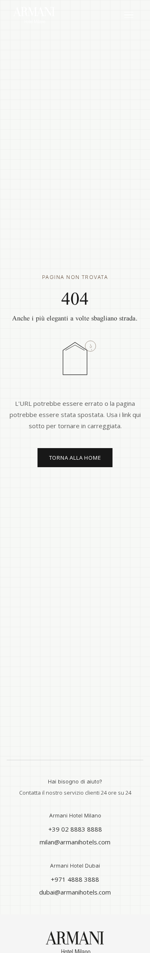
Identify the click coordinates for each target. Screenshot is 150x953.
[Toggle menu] (128, 15)
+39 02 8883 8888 (75, 829)
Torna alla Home (75, 457)
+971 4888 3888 (75, 879)
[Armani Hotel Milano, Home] (34, 15)
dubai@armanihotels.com (75, 892)
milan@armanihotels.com (75, 842)
